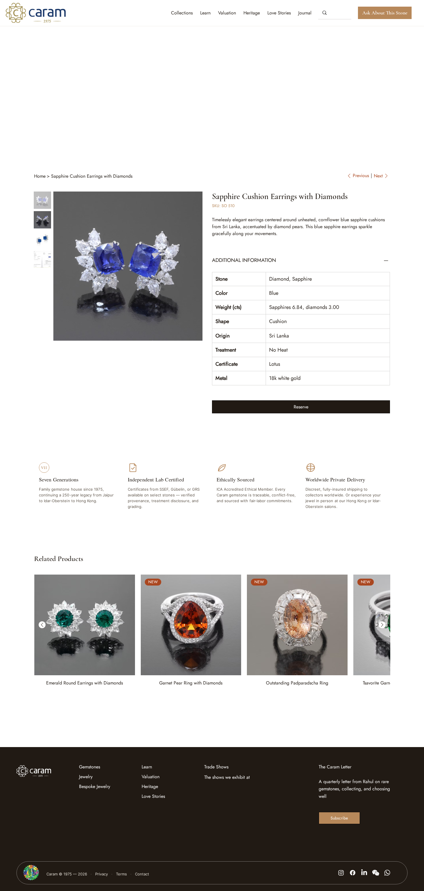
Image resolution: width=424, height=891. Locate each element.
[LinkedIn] (364, 872)
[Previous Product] (42, 624)
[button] (305, 12)
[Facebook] (352, 872)
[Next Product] (382, 624)
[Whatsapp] (387, 872)
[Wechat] (375, 872)
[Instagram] (341, 872)
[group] (212, 630)
